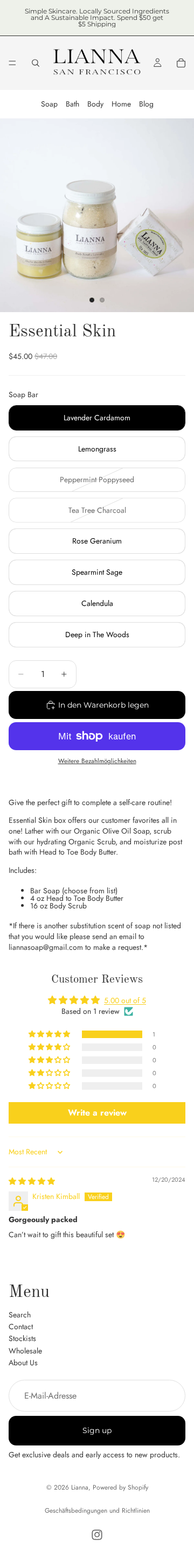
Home (121, 103)
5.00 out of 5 (125, 1000)
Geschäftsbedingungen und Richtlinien (97, 1510)
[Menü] (12, 63)
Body (95, 103)
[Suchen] (35, 63)
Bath (72, 103)
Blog (146, 103)
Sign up (97, 1430)
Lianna (79, 1487)
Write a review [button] (97, 1112)
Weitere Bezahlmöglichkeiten (97, 761)
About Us (23, 1362)
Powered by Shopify (120, 1487)
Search (20, 1314)
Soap (49, 103)
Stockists (22, 1338)
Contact (21, 1326)
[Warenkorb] (181, 63)
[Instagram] (97, 1534)
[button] (50, 1034)
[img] (32, 1181)
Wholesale (25, 1350)
